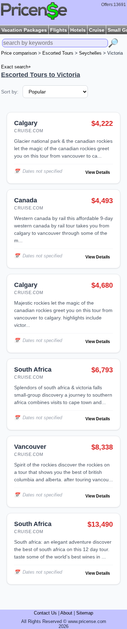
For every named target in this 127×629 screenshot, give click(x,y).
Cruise (96, 30)
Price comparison (19, 53)
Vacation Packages (24, 30)
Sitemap (84, 613)
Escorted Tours (57, 53)
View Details (97, 172)
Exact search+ (16, 67)
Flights (58, 30)
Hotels (78, 30)
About (66, 613)
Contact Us (45, 613)
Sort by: (9, 91)
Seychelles (90, 53)
